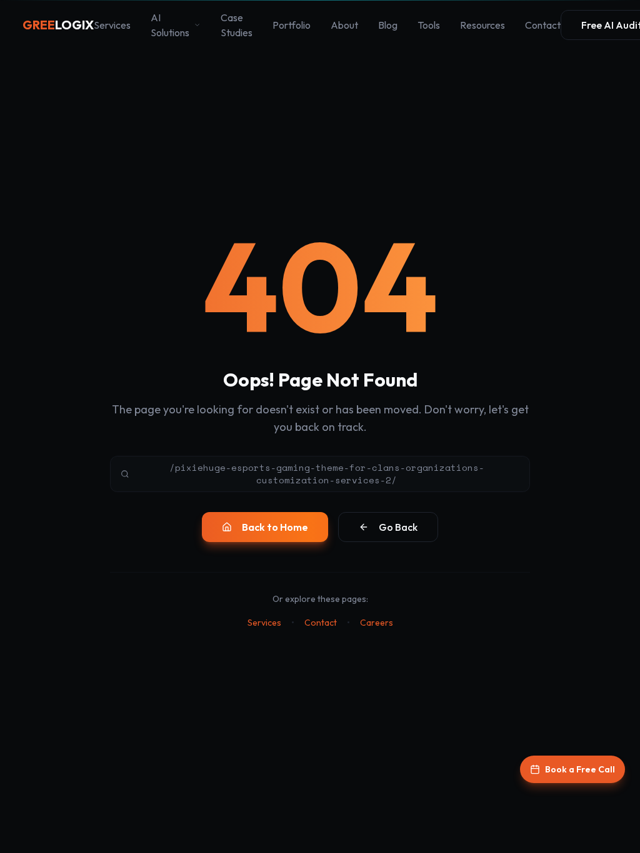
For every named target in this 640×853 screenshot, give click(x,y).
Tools (429, 25)
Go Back (398, 527)
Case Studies (236, 25)
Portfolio (291, 25)
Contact (543, 25)
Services (112, 25)
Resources (482, 25)
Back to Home (275, 527)
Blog (388, 25)
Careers (376, 622)
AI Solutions (170, 25)
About (344, 25)
